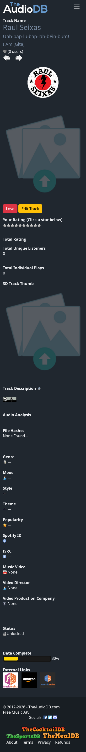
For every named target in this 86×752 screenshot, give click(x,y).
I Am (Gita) (13, 44)
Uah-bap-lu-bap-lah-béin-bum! (36, 36)
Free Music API (16, 712)
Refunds (62, 742)
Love (10, 208)
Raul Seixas (22, 27)
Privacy (44, 742)
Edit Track (30, 208)
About (11, 742)
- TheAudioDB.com (42, 707)
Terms (27, 742)
